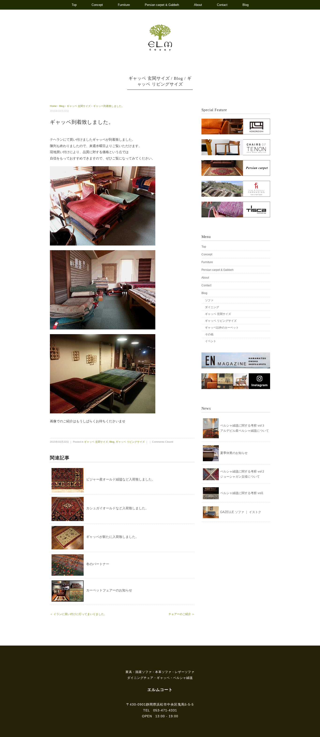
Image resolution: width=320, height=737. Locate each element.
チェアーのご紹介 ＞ (181, 614)
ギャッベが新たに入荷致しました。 (112, 537)
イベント (210, 341)
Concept (97, 5)
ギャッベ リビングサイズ (130, 441)
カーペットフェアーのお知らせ (109, 590)
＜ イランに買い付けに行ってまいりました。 (78, 614)
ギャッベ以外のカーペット (222, 327)
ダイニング (212, 307)
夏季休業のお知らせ (234, 453)
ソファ (209, 300)
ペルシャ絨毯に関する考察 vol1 (241, 493)
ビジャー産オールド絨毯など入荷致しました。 (120, 479)
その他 (209, 334)
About (198, 5)
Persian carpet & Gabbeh (162, 5)
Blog (245, 5)
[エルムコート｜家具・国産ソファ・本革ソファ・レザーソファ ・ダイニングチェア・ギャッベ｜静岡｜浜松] (160, 26)
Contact (222, 5)
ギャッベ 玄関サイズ (149, 78)
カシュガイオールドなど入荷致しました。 (117, 508)
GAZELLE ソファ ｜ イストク (240, 512)
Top (74, 5)
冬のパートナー (97, 564)
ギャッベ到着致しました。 (108, 106)
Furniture (124, 5)
